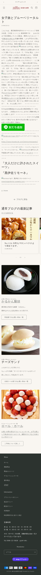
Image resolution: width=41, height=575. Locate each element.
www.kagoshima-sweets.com (13, 181)
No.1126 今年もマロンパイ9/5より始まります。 (19, 244)
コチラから (8, 93)
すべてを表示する (7, 213)
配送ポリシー (8, 506)
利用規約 (7, 511)
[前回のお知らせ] (3, 2)
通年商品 (7, 480)
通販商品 (7, 467)
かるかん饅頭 (10, 301)
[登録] (35, 552)
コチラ (30, 153)
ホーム (6, 462)
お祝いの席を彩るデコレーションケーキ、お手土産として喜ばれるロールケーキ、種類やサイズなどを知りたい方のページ (20, 434)
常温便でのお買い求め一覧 (14, 317)
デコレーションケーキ (11, 476)
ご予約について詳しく (12, 444)
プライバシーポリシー (11, 497)
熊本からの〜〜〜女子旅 (13, 98)
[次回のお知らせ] (37, 2)
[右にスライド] (25, 257)
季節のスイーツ (9, 471)
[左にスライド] (16, 257)
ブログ (6, 485)
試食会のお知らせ (8, 39)
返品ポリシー (8, 502)
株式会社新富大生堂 (17, 571)
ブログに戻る (22, 199)
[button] (4, 8)
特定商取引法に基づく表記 (12, 515)
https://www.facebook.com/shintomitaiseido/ (19, 142)
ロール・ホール (12, 426)
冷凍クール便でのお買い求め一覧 (16, 381)
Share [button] (5, 191)
